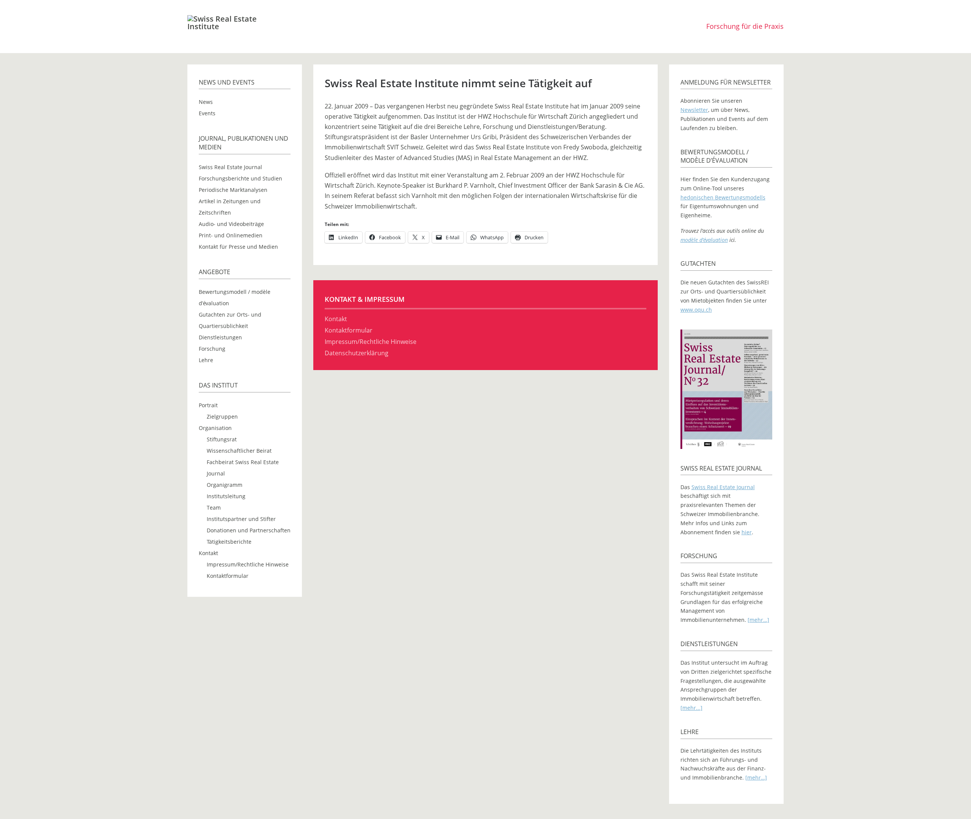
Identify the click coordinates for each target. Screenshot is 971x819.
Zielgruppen (222, 416)
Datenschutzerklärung (356, 353)
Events (207, 113)
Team (214, 507)
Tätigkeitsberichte (229, 541)
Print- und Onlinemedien (230, 235)
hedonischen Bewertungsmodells (722, 197)
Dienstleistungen (220, 337)
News (206, 101)
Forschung (212, 348)
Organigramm (224, 484)
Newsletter (694, 109)
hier (747, 532)
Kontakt (208, 553)
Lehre (206, 360)
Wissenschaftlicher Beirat (239, 450)
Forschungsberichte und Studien (240, 178)
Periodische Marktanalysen (233, 189)
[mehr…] (758, 619)
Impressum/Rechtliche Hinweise (248, 564)
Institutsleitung (226, 496)
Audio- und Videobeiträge (231, 224)
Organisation (215, 427)
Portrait (208, 405)
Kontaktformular (227, 575)
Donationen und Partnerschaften (249, 530)
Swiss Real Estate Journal (230, 167)
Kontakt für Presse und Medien (238, 246)
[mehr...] (691, 707)
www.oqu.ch (696, 309)
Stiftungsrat (222, 439)
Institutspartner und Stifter (241, 518)
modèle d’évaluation (704, 239)
